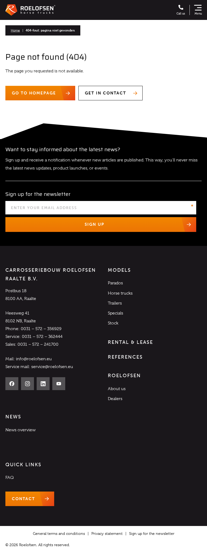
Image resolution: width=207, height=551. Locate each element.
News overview (20, 430)
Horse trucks (120, 293)
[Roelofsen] (30, 10)
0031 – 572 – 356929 (41, 328)
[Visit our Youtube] (58, 383)
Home (15, 30)
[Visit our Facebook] (11, 383)
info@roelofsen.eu (34, 358)
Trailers (115, 303)
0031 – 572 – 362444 (42, 336)
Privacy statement (107, 533)
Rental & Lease (130, 342)
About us (117, 388)
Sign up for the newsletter (151, 533)
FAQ (9, 477)
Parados (115, 283)
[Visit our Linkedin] (43, 383)
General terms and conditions (59, 533)
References (125, 357)
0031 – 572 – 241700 (38, 344)
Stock (113, 323)
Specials (115, 313)
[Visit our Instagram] (27, 383)
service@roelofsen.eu (52, 366)
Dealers (115, 398)
